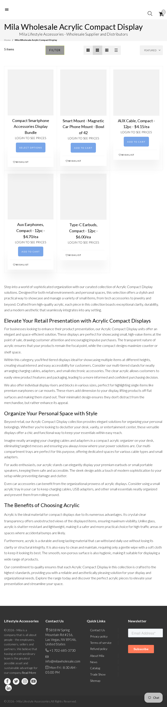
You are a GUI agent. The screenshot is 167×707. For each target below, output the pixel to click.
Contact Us (97, 630)
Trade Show (97, 674)
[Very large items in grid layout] (107, 50)
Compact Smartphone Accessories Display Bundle (30, 126)
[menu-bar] (7, 9)
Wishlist (22, 162)
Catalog (95, 668)
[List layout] (116, 50)
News (93, 662)
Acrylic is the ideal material (23, 514)
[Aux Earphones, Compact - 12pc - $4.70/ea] (30, 196)
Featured (150, 50)
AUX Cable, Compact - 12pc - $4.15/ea (136, 123)
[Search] (150, 13)
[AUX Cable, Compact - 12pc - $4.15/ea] (136, 92)
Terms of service (101, 642)
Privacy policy (99, 636)
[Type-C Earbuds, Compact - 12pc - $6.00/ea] (83, 197)
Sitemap (95, 680)
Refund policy (98, 649)
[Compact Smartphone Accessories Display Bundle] (30, 92)
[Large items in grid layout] (97, 50)
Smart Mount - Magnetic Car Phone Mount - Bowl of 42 (83, 126)
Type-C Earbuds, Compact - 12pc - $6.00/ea (83, 230)
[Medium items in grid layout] (88, 50)
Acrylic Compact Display (119, 329)
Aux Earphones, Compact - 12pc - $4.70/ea (30, 230)
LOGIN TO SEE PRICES (30, 138)
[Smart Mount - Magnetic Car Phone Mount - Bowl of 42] (83, 92)
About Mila (97, 656)
